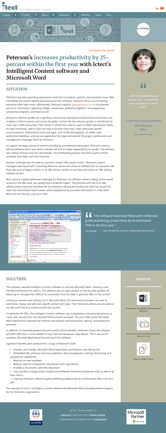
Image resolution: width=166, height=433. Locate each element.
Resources (64, 14)
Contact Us (66, 415)
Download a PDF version (101, 50)
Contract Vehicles (97, 415)
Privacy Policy (100, 419)
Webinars (85, 14)
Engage (6, 14)
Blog (108, 14)
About (45, 14)
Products (26, 14)
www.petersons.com (82, 104)
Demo (98, 14)
